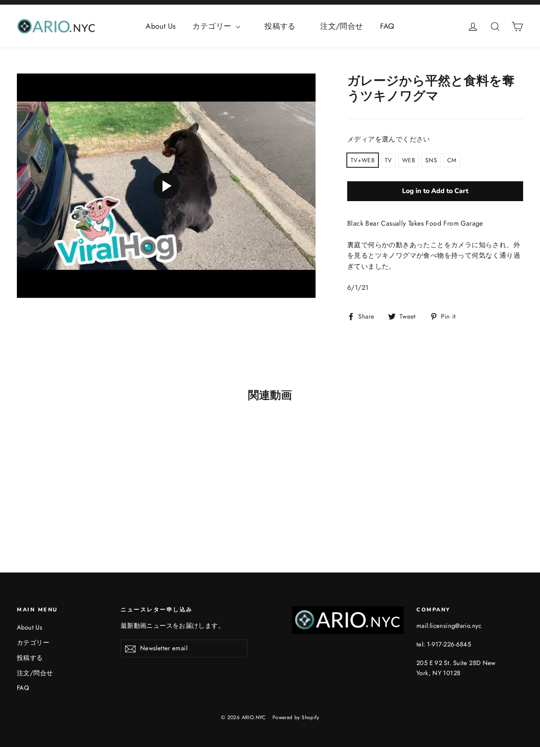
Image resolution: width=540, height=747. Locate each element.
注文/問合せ (341, 26)
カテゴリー (212, 26)
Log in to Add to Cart (435, 191)
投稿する (288, 26)
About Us (161, 26)
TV (388, 160)
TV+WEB (363, 160)
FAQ (387, 26)
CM (451, 160)
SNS (431, 160)
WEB (408, 160)
